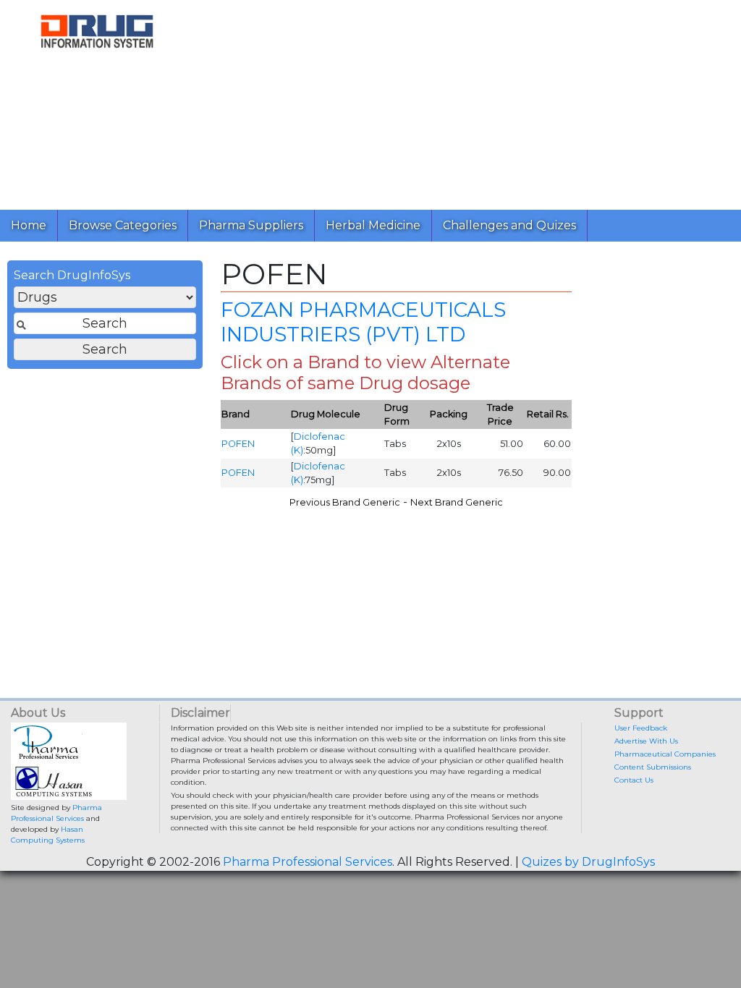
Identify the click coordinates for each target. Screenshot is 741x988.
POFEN (238, 443)
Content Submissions (652, 767)
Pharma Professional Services (307, 862)
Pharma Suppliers (251, 225)
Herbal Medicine (373, 225)
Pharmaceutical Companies (665, 754)
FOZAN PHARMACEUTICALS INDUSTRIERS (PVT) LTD (363, 321)
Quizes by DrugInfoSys (588, 862)
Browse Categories (123, 225)
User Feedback (640, 728)
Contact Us (633, 780)
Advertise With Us (646, 741)
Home (28, 225)
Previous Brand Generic (344, 502)
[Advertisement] (467, 101)
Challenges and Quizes (509, 225)
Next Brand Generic (456, 502)
